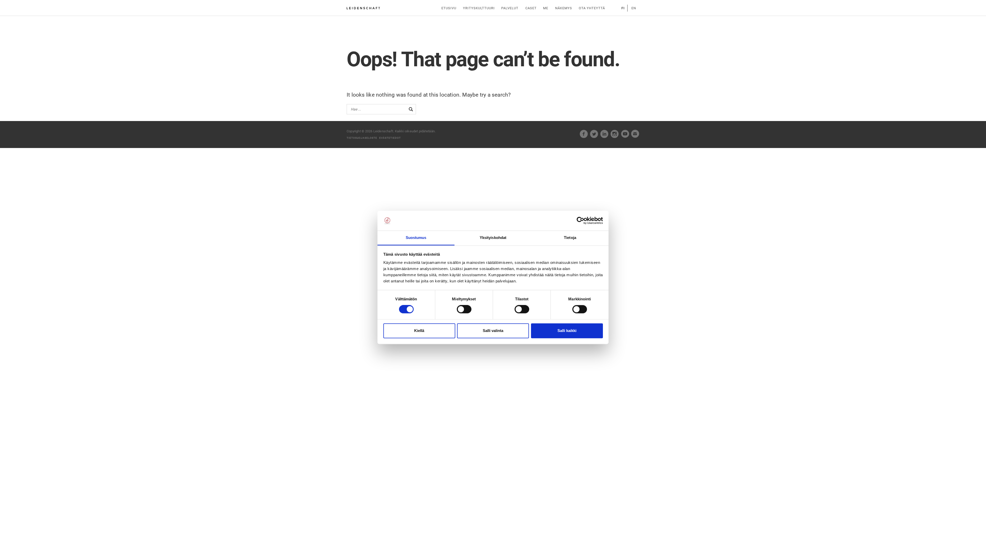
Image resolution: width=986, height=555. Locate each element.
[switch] (464, 309)
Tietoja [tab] (570, 237)
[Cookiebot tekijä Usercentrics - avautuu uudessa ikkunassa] (580, 221)
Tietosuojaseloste (362, 137)
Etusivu (448, 8)
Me (545, 8)
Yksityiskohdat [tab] (493, 237)
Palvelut (509, 8)
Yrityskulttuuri (479, 8)
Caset (531, 8)
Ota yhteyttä (592, 8)
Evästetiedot (390, 137)
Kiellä (419, 330)
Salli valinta (493, 330)
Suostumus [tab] (416, 237)
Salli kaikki (566, 330)
